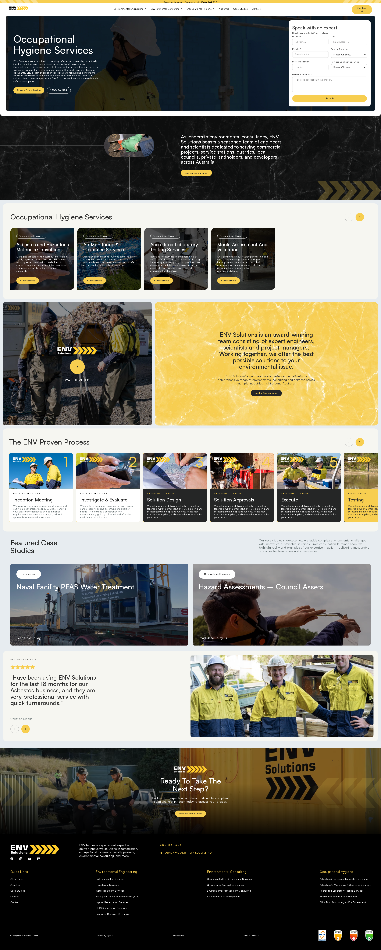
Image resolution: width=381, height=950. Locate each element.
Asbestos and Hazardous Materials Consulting (42, 247)
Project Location (300, 62)
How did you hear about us (345, 62)
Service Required (340, 49)
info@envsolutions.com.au (185, 852)
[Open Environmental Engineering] (145, 8)
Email (334, 36)
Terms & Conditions (251, 936)
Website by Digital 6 (105, 936)
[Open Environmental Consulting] (181, 8)
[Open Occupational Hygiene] (213, 8)
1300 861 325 (209, 2)
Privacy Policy (178, 936)
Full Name (297, 36)
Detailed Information (302, 74)
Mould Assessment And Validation (242, 247)
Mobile (296, 49)
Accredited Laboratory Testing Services (174, 247)
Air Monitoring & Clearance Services (103, 247)
